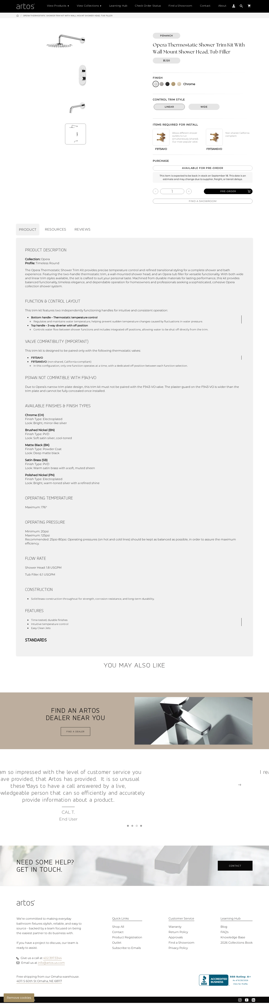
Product (27, 230)
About (222, 5)
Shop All (118, 926)
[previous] (27, 785)
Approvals (176, 937)
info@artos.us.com (51, 962)
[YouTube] (246, 1000)
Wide (204, 106)
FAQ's (225, 932)
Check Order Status (148, 5)
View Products (56, 5)
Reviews (82, 229)
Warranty (175, 926)
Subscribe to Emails (126, 948)
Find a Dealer (75, 731)
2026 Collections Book (237, 942)
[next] (239, 785)
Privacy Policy (178, 948)
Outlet (116, 942)
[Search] (241, 6)
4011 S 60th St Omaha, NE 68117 (39, 981)
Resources (55, 229)
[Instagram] (240, 1000)
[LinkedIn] (253, 1000)
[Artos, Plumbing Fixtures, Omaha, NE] (226, 980)
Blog (224, 926)
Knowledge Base (233, 937)
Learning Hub (118, 5)
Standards (36, 639)
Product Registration (127, 937)
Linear (169, 106)
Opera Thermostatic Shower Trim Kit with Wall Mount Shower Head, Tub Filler (67, 15)
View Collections (88, 5)
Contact (205, 5)
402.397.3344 (52, 958)
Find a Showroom (180, 5)
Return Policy (178, 932)
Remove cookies (19, 997)
